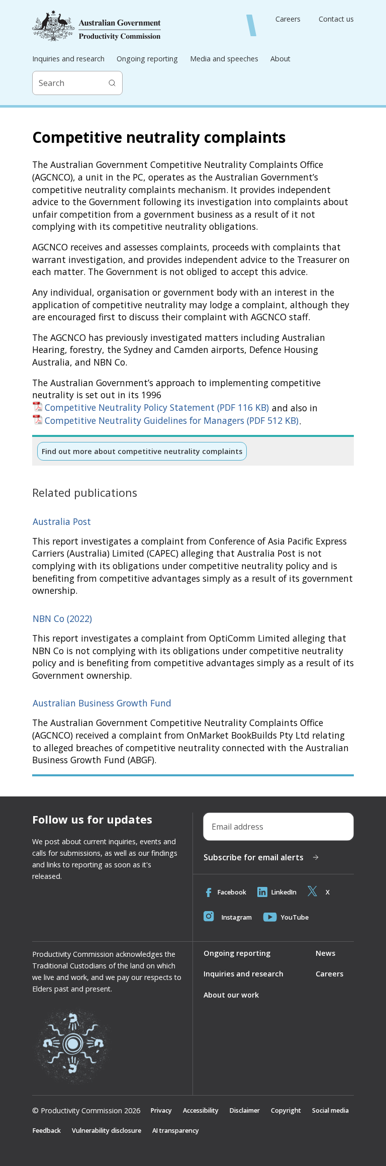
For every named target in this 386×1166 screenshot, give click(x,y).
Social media (330, 1110)
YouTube (295, 917)
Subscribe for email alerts (254, 857)
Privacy (161, 1110)
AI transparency (175, 1130)
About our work (231, 995)
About (280, 58)
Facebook (232, 892)
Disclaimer (245, 1110)
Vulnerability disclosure (106, 1130)
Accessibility (201, 1110)
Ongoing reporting (147, 58)
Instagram (237, 917)
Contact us (336, 19)
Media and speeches (224, 58)
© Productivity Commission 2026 (86, 1110)
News (325, 953)
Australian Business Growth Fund (102, 703)
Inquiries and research (68, 58)
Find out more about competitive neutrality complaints (142, 451)
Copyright (286, 1110)
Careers (288, 19)
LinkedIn (284, 892)
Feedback (47, 1130)
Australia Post (62, 521)
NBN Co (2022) (62, 618)
